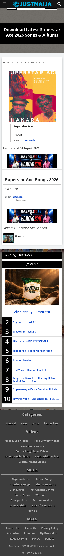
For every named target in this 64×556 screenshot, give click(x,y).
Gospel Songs (44, 479)
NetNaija (50, 546)
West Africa (42, 495)
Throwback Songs (19, 484)
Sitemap (39, 546)
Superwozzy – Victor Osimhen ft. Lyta (35, 389)
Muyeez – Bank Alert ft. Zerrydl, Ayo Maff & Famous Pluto (34, 379)
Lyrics (35, 423)
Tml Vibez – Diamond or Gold (30, 370)
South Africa (22, 495)
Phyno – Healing (22, 360)
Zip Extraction (48, 533)
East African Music (43, 505)
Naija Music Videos (16, 440)
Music (15, 62)
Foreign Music (19, 500)
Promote (29, 533)
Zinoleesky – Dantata (32, 311)
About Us (30, 528)
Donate (49, 538)
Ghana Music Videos (17, 456)
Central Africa (18, 505)
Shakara (18, 196)
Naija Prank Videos (32, 446)
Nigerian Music (21, 479)
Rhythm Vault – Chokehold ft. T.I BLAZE (36, 399)
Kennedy (30, 140)
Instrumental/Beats (42, 489)
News (23, 423)
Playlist (32, 510)
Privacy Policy (49, 528)
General (11, 423)
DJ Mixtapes (17, 489)
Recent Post (51, 423)
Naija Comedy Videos (46, 440)
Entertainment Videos (32, 462)
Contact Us (12, 528)
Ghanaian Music (45, 484)
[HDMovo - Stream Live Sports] (32, 167)
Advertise (13, 533)
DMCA (36, 538)
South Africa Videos (47, 456)
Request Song (18, 538)
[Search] (59, 4)
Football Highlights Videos (32, 451)
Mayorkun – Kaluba (24, 331)
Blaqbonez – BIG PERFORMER (30, 341)
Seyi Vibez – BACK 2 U (26, 322)
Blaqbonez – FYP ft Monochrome (32, 350)
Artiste (25, 62)
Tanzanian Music (43, 500)
